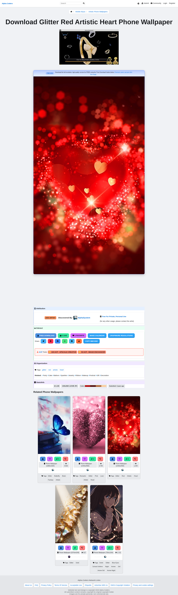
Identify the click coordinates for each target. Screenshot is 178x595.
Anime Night (111, 570)
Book (64, 476)
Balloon (56, 375)
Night (107, 566)
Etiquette (88, 585)
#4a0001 (93, 386)
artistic (55, 370)
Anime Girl (101, 570)
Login (165, 3)
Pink (96, 476)
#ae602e (98, 386)
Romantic (83, 476)
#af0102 (87, 386)
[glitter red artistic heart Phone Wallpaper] (124, 453)
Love (102, 476)
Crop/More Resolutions (121, 335)
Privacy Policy (46, 585)
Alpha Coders (7, 3)
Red (123, 476)
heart (62, 370)
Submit (146, 3)
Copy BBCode (91, 341)
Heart (92, 480)
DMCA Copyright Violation (120, 585)
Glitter (50, 476)
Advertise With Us (101, 585)
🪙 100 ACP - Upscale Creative (62, 352)
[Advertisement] (89, 290)
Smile (101, 563)
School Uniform (98, 566)
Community (156, 3)
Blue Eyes (115, 563)
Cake (50, 375)
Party (44, 375)
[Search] (83, 3)
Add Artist (50, 318)
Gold (77, 563)
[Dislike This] (100, 459)
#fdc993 (103, 386)
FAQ (36, 585)
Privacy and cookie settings (143, 585)
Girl (119, 566)
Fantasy (50, 480)
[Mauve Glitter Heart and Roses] (89, 453)
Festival (92, 375)
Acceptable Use (76, 585)
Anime (113, 566)
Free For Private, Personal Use (114, 316)
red (49, 370)
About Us (28, 585)
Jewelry (71, 375)
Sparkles (64, 375)
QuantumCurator (78, 557)
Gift (98, 375)
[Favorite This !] (85, 459)
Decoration (104, 375)
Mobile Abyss (80, 12)
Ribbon (78, 375)
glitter (44, 370)
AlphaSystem (84, 318)
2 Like (64, 335)
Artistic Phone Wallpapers (98, 12)
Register (172, 3)
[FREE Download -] (77, 459)
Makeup (85, 375)
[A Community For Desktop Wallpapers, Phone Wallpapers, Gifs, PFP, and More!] (71, 12)
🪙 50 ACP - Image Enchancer (92, 352)
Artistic (58, 480)
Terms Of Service (60, 585)
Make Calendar (97, 335)
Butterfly (57, 476)
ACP (40, 352)
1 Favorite (79, 335)
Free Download (46, 335)
